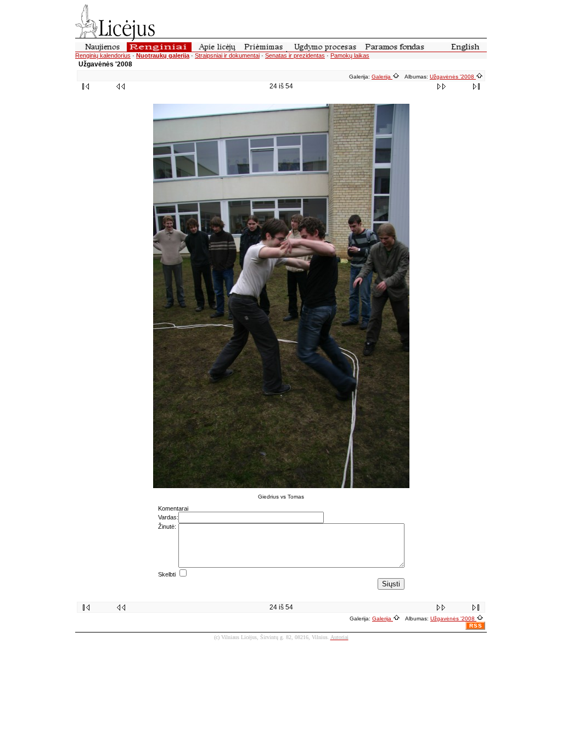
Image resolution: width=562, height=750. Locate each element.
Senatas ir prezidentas (295, 55)
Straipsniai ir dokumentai (227, 55)
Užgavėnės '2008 (453, 77)
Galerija (382, 77)
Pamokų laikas (349, 55)
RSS (475, 626)
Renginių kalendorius (103, 55)
